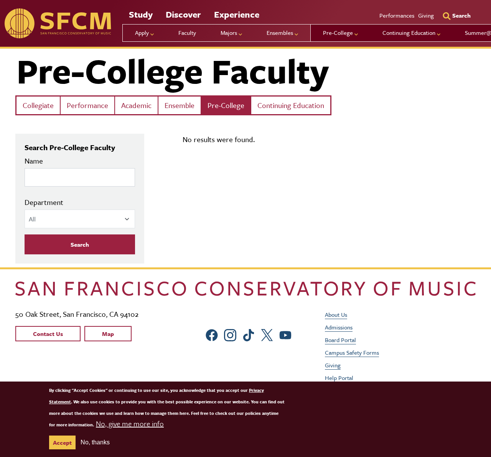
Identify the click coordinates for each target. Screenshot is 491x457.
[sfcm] (58, 23)
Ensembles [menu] (280, 32)
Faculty (187, 32)
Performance (87, 105)
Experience (236, 14)
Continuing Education (290, 105)
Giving (426, 15)
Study (141, 14)
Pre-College (226, 105)
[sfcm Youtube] (285, 334)
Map (108, 333)
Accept (62, 442)
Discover (183, 14)
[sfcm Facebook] (212, 334)
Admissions (339, 327)
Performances (396, 15)
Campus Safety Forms (352, 352)
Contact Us (48, 333)
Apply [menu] (142, 32)
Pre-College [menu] (338, 32)
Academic (136, 105)
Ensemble (179, 105)
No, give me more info (130, 423)
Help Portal (339, 377)
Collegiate (38, 105)
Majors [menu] (229, 32)
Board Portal (340, 340)
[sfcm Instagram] (230, 334)
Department (44, 202)
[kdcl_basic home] (245, 289)
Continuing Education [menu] (408, 32)
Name (34, 161)
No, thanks (95, 442)
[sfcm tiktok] (248, 334)
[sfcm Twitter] (267, 334)
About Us (336, 314)
